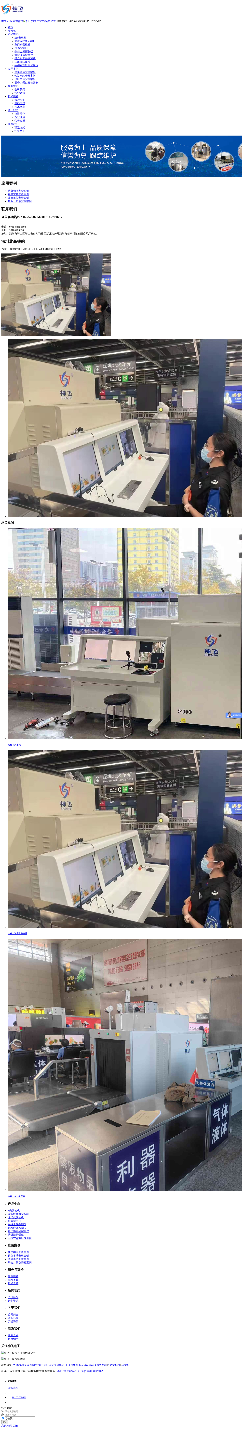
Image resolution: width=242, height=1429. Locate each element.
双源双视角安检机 (25, 41)
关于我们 (13, 110)
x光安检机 (20, 37)
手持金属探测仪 (23, 51)
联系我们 (13, 124)
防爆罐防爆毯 (22, 61)
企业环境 (19, 117)
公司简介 (19, 113)
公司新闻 (19, 89)
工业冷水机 (71, 1365)
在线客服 (13, 1388)
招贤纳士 (19, 131)
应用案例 (13, 68)
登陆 (53, 21)
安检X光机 (100, 1365)
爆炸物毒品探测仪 (25, 58)
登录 (5, 1422)
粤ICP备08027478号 (68, 1371)
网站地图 (98, 1371)
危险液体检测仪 (23, 55)
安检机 (12, 30)
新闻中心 (13, 86)
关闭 (15, 1425)
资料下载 (19, 103)
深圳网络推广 (35, 1365)
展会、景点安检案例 (26, 82)
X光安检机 (114, 1365)
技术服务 (13, 96)
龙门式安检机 (22, 44)
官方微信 (18, 21)
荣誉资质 (19, 120)
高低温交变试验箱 (54, 1365)
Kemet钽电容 (86, 1365)
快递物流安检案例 (25, 72)
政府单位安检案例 (25, 79)
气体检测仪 (19, 1365)
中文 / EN (6, 21)
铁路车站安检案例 (25, 75)
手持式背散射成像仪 (26, 65)
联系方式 (19, 127)
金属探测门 (21, 48)
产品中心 (13, 34)
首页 (10, 27)
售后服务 (19, 99)
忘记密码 (6, 1425)
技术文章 (19, 106)
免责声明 (86, 1371)
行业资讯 (19, 93)
